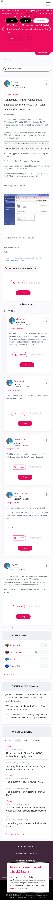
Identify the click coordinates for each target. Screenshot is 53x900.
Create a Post (42, 52)
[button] (11, 20)
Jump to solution (12, 94)
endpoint (39, 258)
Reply (23, 293)
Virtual (9, 747)
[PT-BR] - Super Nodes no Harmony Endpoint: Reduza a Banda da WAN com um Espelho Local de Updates (26, 697)
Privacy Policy (30, 13)
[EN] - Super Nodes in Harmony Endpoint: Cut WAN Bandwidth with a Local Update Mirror (26, 716)
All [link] (18, 741)
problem (22, 260)
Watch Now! (19, 38)
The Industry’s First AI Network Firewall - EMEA (26, 793)
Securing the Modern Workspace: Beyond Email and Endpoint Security (26, 768)
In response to (16, 328)
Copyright (11, 897)
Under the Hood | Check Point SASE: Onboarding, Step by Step (24, 755)
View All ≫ (9, 674)
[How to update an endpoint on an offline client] (4, 304)
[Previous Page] (4, 627)
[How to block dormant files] (49, 304)
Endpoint (8, 59)
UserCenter (42, 897)
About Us (32, 897)
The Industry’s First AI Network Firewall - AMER (26, 825)
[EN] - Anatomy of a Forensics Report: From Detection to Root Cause (25, 708)
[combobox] (26, 69)
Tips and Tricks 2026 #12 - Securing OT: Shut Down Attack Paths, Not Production (26, 809)
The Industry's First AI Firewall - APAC (25, 782)
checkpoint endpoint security (25, 258)
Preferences (41, 21)
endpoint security (12, 260)
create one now (15, 888)
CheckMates (14, 834)
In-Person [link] (36, 741)
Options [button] (48, 59)
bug (12, 258)
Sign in (12, 877)
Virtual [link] (26, 741)
